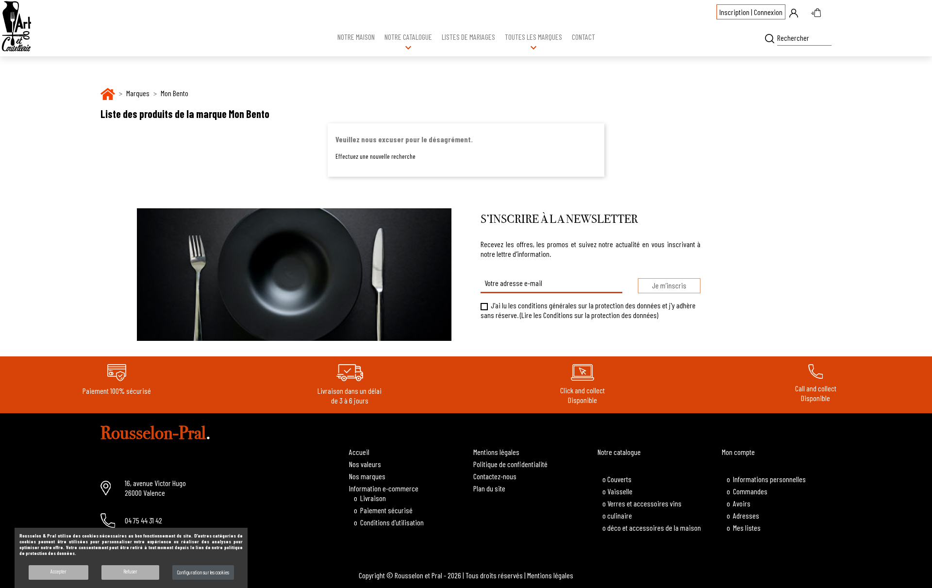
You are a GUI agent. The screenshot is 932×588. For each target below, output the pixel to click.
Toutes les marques (533, 42)
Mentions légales (496, 451)
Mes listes (747, 527)
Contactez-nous (494, 476)
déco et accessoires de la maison (654, 527)
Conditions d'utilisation (392, 522)
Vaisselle (619, 491)
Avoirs (741, 503)
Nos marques (367, 476)
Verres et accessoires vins (644, 503)
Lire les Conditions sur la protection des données (589, 314)
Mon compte (738, 451)
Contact (583, 36)
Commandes (750, 491)
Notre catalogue (408, 42)
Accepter (58, 571)
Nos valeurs (365, 464)
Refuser (130, 571)
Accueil (359, 451)
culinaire (619, 515)
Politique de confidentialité (510, 464)
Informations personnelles (769, 479)
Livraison (373, 498)
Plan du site (489, 488)
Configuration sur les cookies (203, 572)
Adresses (746, 515)
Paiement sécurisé (386, 510)
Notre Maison (356, 36)
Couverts (619, 479)
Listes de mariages (468, 36)
